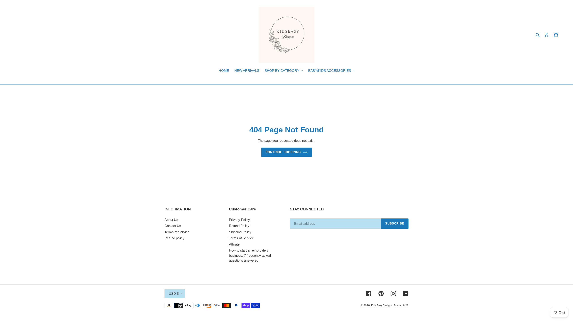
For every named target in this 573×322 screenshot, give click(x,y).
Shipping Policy (240, 232)
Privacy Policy (239, 220)
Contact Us (173, 226)
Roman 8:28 (400, 305)
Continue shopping (283, 152)
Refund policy (174, 238)
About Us (171, 220)
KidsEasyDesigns (382, 305)
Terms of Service (177, 232)
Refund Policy (239, 226)
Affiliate (234, 244)
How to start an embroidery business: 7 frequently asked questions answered (250, 255)
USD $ (174, 293)
